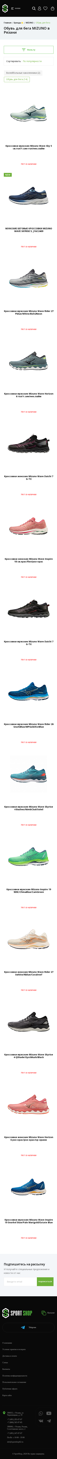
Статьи (5, 1362)
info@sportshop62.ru (15, 1442)
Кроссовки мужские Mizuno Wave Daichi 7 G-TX (28, 643)
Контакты (6, 1369)
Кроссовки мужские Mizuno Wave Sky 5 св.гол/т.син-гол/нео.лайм (29, 147)
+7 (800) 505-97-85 (14, 1422)
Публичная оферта (9, 1389)
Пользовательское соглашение (14, 1382)
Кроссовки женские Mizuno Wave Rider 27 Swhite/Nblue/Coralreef (28, 973)
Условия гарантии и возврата (13, 1349)
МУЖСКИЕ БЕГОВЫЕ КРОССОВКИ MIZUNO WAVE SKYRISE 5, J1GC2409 (28, 230)
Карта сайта (7, 1395)
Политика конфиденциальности (14, 1376)
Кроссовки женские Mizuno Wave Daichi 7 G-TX (28, 477)
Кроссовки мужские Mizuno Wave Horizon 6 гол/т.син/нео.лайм (28, 395)
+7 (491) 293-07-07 (14, 1419)
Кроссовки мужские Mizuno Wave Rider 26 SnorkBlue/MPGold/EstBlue (29, 725)
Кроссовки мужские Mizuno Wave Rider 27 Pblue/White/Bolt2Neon (29, 312)
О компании (7, 1343)
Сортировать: (13, 61)
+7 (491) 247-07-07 (14, 1433)
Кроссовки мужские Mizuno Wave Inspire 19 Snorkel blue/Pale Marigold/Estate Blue (29, 1221)
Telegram (32, 1327)
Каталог (51, 1313)
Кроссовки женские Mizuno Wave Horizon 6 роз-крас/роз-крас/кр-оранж (28, 1138)
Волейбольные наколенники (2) (23, 72)
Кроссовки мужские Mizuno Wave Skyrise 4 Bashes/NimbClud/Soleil (28, 808)
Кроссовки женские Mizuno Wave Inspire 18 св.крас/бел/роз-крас (29, 560)
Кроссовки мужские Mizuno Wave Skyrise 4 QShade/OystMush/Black (28, 1056)
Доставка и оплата (9, 1356)
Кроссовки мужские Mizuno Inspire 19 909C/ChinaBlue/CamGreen (28, 890)
